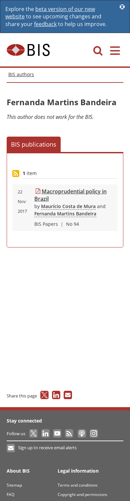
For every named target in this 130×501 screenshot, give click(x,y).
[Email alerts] (11, 448)
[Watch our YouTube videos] (57, 433)
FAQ (10, 494)
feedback (45, 24)
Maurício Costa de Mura (68, 206)
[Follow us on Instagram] (93, 433)
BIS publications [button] (33, 144)
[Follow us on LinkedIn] (45, 433)
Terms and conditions (78, 485)
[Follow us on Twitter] (33, 433)
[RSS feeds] (69, 433)
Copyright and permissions (82, 494)
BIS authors (21, 74)
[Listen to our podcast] (81, 433)
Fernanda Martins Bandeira (65, 213)
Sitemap (14, 485)
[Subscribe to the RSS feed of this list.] (15, 174)
